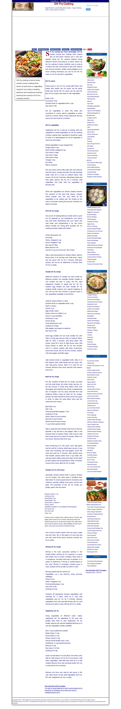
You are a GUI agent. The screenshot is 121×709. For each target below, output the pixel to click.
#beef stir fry (60, 688)
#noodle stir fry (49, 690)
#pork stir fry (68, 690)
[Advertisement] (60, 32)
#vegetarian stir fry (59, 690)
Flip (86, 49)
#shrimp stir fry (55, 692)
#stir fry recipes (52, 688)
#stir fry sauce (69, 688)
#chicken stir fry (78, 688)
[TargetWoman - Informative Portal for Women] (27, 6)
